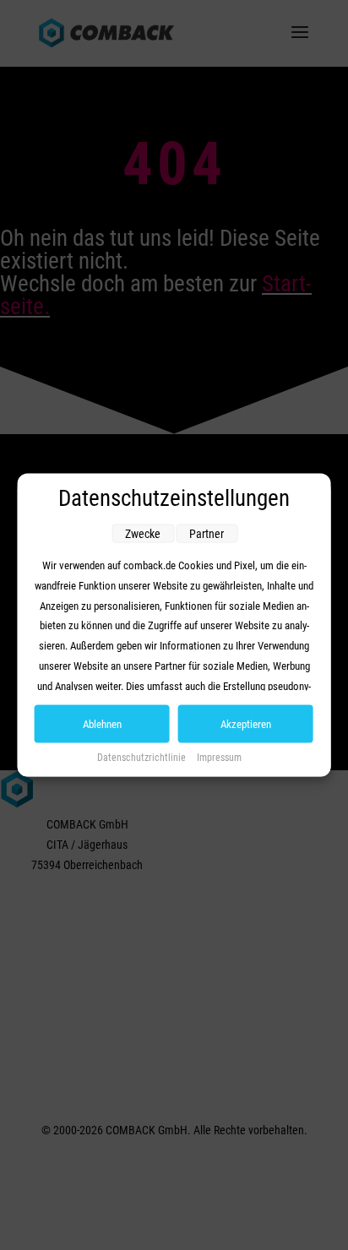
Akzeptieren (245, 724)
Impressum (219, 758)
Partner (206, 534)
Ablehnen (102, 724)
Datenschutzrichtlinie (142, 758)
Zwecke (142, 534)
